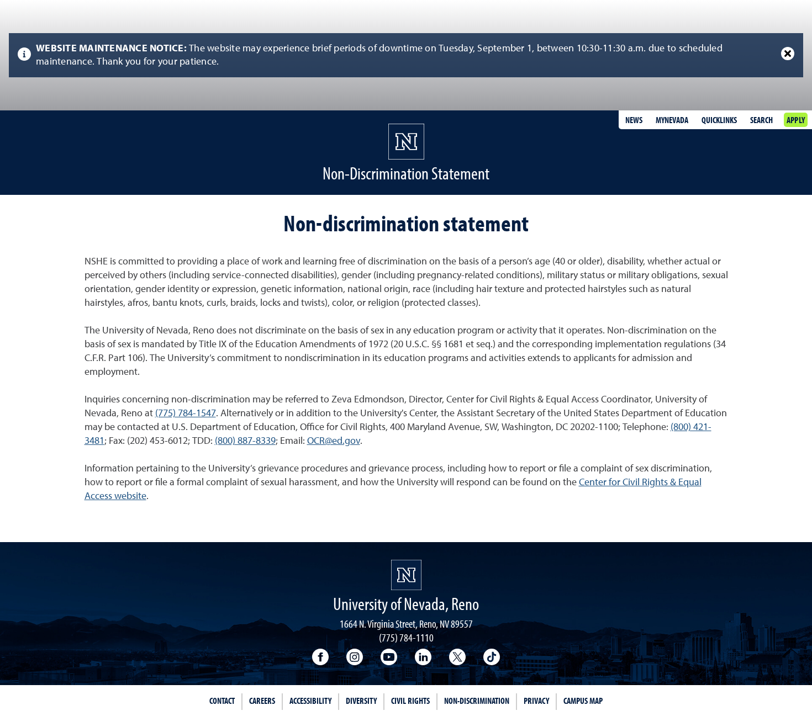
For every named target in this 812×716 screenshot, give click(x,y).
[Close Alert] (787, 53)
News (633, 119)
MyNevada (672, 119)
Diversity (361, 700)
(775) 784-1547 (185, 413)
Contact (222, 700)
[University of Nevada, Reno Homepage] (406, 575)
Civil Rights (410, 700)
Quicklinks (719, 119)
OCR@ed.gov (333, 441)
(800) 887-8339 (245, 441)
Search (761, 119)
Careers (262, 700)
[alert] (406, 55)
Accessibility (310, 700)
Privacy (536, 700)
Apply (796, 119)
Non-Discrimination (476, 700)
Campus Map (583, 700)
